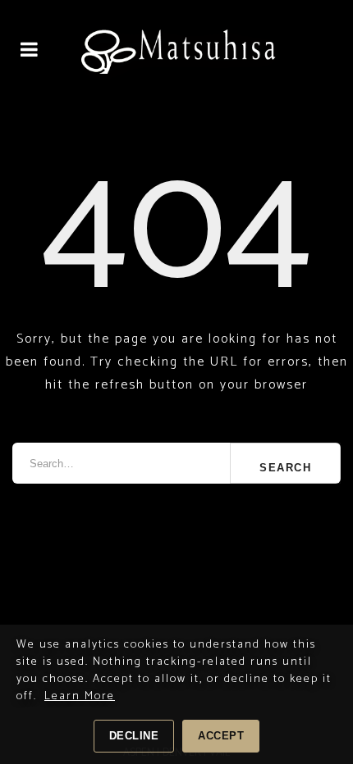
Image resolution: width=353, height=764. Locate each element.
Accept (221, 736)
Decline (134, 736)
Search (285, 468)
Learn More (79, 696)
